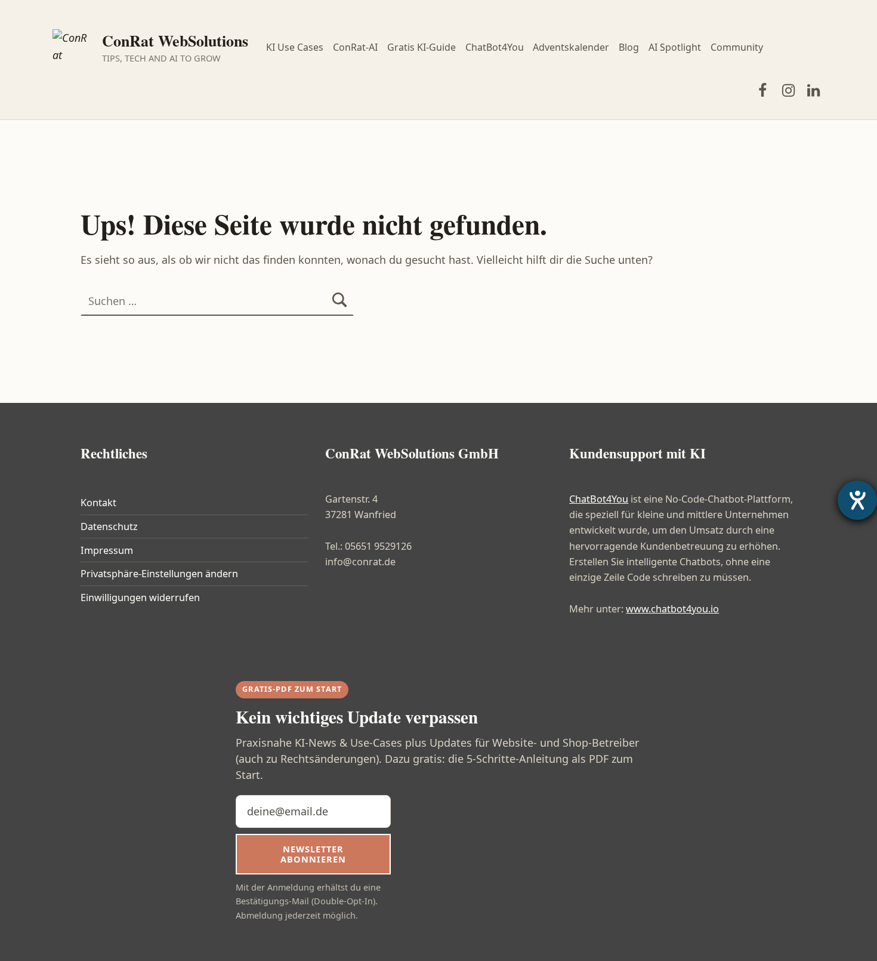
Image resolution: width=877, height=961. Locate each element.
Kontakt (98, 502)
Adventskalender (571, 47)
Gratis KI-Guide (421, 47)
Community (737, 47)
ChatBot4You (494, 47)
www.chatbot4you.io (672, 608)
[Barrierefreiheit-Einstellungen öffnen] (857, 500)
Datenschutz (109, 526)
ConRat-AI (355, 47)
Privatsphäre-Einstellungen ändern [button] (159, 573)
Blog (629, 47)
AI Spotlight (675, 47)
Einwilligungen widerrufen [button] (140, 597)
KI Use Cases (294, 47)
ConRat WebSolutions (175, 40)
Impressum (107, 550)
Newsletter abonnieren (312, 854)
